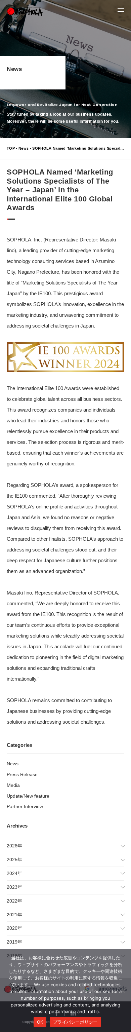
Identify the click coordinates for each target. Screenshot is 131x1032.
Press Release (22, 774)
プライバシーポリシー (75, 1022)
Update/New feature (28, 796)
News (23, 148)
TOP (11, 148)
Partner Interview (25, 806)
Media (13, 785)
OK (40, 1022)
